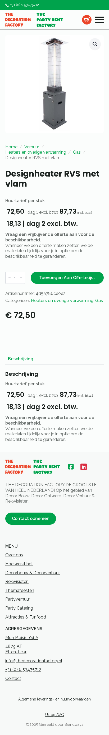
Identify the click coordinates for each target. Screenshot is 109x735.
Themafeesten (19, 590)
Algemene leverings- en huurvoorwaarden (54, 699)
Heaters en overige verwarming (35, 152)
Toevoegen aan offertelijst (67, 277)
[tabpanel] (54, 406)
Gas (77, 152)
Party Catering (19, 608)
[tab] (20, 359)
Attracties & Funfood (25, 617)
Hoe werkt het (19, 563)
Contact (13, 678)
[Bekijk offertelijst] (87, 20)
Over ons (14, 554)
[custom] (71, 467)
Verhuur (31, 146)
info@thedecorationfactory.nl (33, 660)
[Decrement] (9, 277)
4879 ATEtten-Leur (15, 649)
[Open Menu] (99, 20)
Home (11, 146)
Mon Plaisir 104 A (21, 637)
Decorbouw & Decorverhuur (32, 572)
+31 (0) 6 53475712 (23, 669)
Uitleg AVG (54, 715)
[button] (95, 44)
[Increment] (21, 277)
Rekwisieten (17, 581)
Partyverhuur (17, 599)
